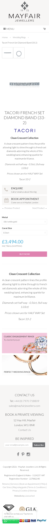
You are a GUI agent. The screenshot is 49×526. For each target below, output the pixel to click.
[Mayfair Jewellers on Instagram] (28, 454)
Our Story (7, 487)
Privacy (15, 490)
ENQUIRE (23, 190)
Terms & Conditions (36, 487)
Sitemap (33, 490)
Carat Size (7, 228)
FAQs (43, 484)
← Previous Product (11, 208)
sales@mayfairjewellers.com (24, 405)
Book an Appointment (29, 484)
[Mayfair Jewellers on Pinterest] (23, 454)
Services (14, 484)
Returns (5, 484)
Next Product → (39, 208)
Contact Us (24, 429)
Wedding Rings (19, 37)
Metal (5, 217)
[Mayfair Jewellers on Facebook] (18, 454)
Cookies (24, 490)
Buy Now (24, 254)
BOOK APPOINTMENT (25, 200)
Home (5, 37)
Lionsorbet (30, 496)
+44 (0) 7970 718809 (26, 400)
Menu (10, 28)
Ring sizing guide (20, 487)
